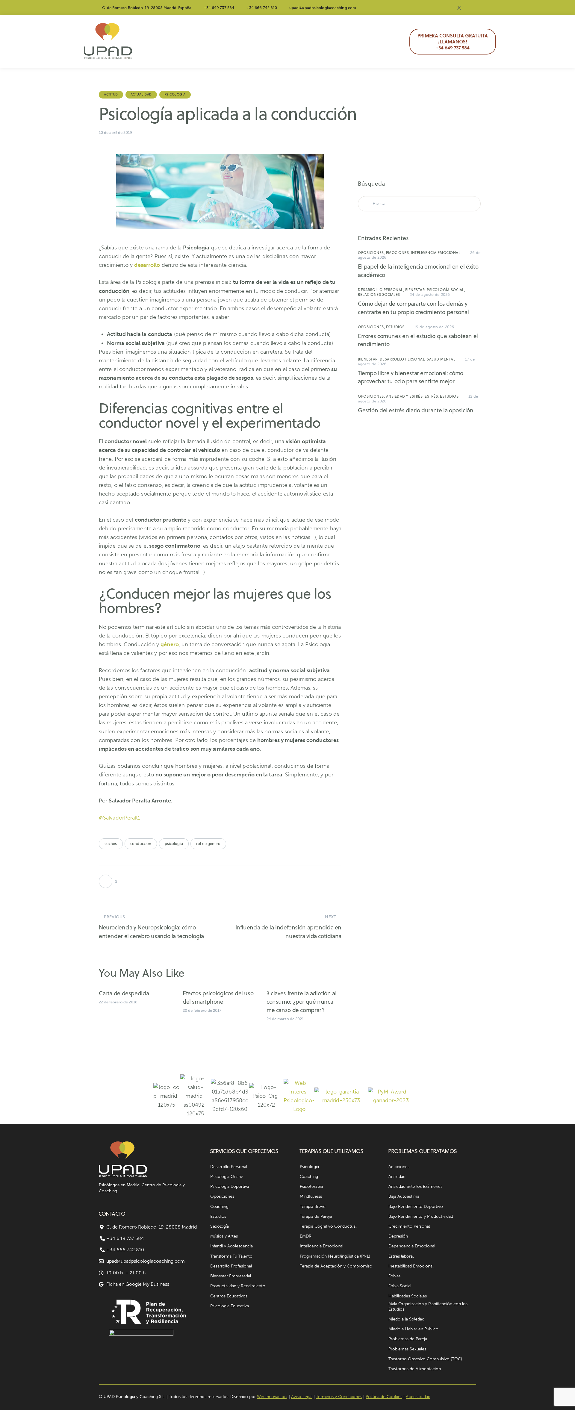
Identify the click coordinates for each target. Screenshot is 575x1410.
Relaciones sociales (379, 294)
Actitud (111, 94)
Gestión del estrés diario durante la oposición (415, 410)
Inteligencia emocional (435, 252)
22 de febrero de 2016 (118, 1002)
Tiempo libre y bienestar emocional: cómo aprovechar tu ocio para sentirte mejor (410, 377)
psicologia (174, 843)
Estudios (395, 326)
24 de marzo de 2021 (285, 1019)
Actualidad (141, 94)
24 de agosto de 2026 (430, 294)
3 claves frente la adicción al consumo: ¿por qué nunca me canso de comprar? (302, 1001)
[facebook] (444, 7)
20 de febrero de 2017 (202, 1010)
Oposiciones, (372, 252)
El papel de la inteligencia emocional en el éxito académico (418, 270)
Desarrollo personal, (381, 289)
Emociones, (398, 252)
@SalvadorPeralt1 (119, 817)
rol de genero (208, 843)
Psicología (175, 94)
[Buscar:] (419, 203)
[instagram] (430, 7)
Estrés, (432, 396)
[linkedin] (473, 7)
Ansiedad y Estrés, (405, 396)
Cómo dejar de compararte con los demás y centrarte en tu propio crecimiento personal (413, 307)
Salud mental (441, 359)
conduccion (140, 843)
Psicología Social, (446, 289)
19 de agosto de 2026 (434, 327)
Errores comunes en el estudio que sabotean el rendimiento (418, 340)
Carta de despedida (124, 993)
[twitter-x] (459, 7)
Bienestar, (416, 289)
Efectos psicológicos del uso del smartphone (218, 997)
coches (111, 843)
